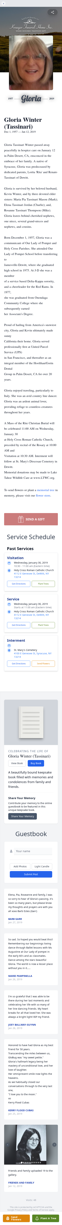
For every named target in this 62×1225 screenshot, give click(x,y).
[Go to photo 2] (23, 1162)
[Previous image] (8, 1145)
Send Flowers (43, 663)
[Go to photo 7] (34, 1162)
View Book (17, 763)
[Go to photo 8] (36, 1162)
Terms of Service (40, 1209)
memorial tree (45, 490)
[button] (31, 1145)
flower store (43, 495)
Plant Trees (43, 583)
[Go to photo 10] (40, 1162)
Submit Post (31, 874)
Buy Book (36, 763)
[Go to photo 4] (28, 1162)
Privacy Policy (21, 1209)
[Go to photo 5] (30, 1162)
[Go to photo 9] (38, 1162)
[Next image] (54, 1145)
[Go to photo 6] (32, 1162)
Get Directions (19, 583)
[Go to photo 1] (22, 1162)
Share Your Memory (22, 816)
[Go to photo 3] (26, 1162)
